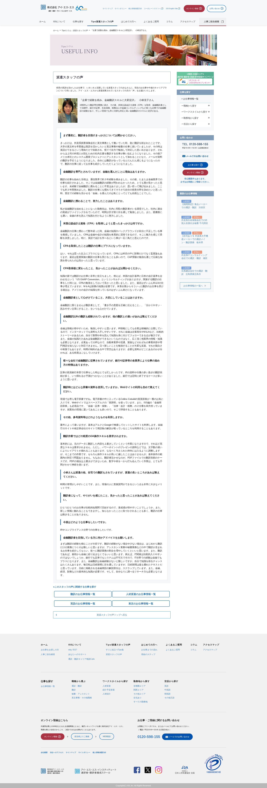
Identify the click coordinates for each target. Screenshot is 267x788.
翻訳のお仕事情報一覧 (82, 594)
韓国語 (167, 693)
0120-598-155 (149, 737)
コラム (169, 21)
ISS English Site (172, 8)
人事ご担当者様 (48, 654)
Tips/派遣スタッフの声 (102, 21)
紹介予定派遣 (109, 690)
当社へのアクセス (57, 752)
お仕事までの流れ (149, 650)
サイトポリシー (121, 8)
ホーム (42, 21)
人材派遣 (107, 686)
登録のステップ (148, 654)
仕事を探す (78, 21)
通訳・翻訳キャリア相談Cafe (81, 659)
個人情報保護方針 (135, 8)
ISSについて (59, 21)
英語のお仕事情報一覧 (82, 603)
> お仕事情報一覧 (189, 99)
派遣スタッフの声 (114, 654)
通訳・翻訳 (77, 686)
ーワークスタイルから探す (194, 112)
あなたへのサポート (77, 654)
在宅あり (138, 698)
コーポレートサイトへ (152, 8)
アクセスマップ (187, 21)
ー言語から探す (189, 124)
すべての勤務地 (141, 701)
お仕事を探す (193, 165)
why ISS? (72, 650)
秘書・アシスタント (81, 693)
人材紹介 (107, 693)
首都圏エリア (140, 686)
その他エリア (140, 693)
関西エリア (139, 690)
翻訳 (74, 690)
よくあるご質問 (151, 21)
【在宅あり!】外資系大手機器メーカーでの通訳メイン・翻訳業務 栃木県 (194, 239)
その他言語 (169, 698)
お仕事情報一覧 (48, 686)
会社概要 (44, 752)
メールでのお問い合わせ (179, 737)
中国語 (167, 690)
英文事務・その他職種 (82, 698)
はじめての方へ (128, 21)
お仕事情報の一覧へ (193, 286)
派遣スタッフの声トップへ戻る (112, 615)
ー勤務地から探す (190, 118)
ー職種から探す (189, 105)
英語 (166, 686)
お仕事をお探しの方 (50, 650)
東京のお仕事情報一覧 (141, 603)
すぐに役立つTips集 (115, 650)
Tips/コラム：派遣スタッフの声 (75, 30)
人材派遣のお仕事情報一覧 (141, 594)
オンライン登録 (193, 172)
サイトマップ (108, 8)
